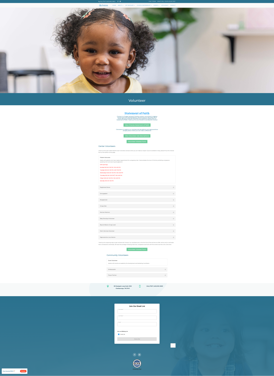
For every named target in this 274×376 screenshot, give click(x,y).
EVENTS (156, 5)
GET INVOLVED (129, 5)
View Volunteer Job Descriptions (137, 136)
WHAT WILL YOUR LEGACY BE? (166, 1)
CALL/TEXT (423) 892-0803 (107, 1)
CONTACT (173, 5)
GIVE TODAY (152, 1)
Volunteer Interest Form (137, 141)
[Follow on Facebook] (134, 354)
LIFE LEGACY (164, 5)
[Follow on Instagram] (139, 354)
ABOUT (120, 5)
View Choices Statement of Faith (137, 125)
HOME (114, 5)
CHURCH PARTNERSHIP (143, 5)
